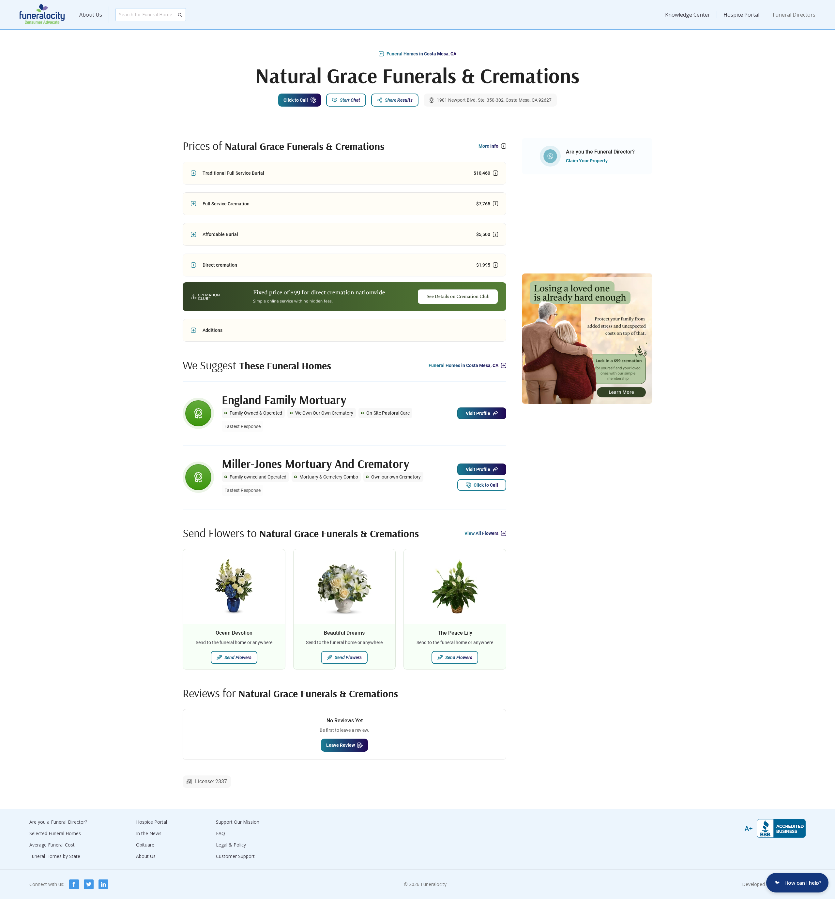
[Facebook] (74, 884)
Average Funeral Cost (52, 845)
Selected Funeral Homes (55, 833)
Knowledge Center (687, 14)
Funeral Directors (794, 14)
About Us (90, 14)
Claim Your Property (587, 160)
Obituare (145, 845)
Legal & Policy (231, 845)
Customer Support (235, 856)
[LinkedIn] (103, 884)
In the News (148, 833)
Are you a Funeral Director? (58, 822)
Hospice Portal (741, 14)
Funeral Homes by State (54, 856)
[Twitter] (89, 884)
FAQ (220, 833)
